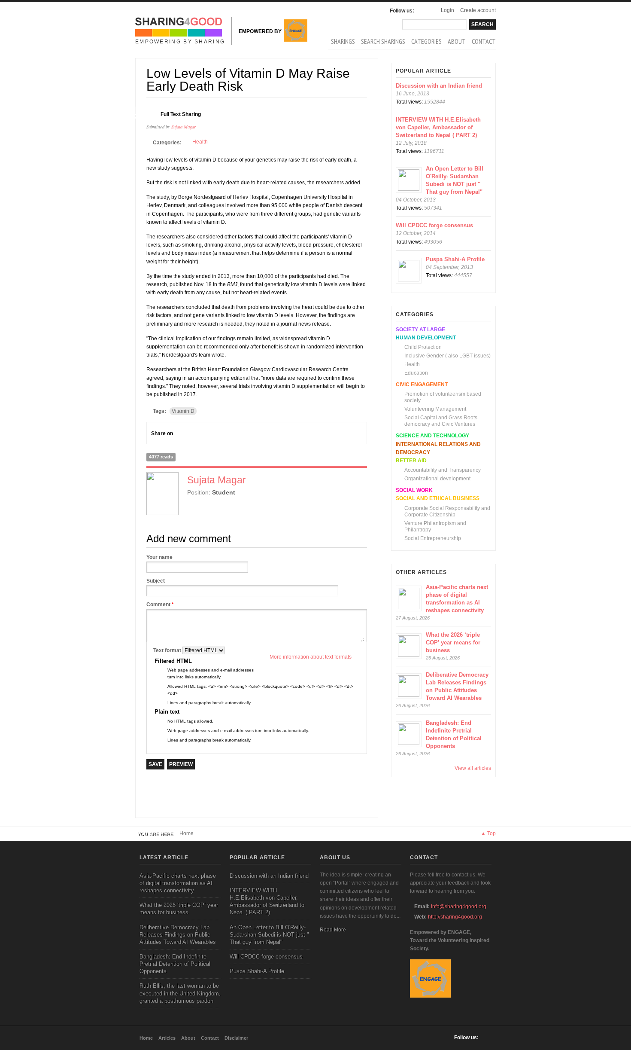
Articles (167, 1038)
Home (186, 833)
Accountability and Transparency (442, 470)
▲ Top (488, 833)
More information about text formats (311, 657)
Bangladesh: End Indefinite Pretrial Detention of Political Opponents (175, 963)
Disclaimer (236, 1038)
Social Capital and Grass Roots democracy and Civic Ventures (440, 421)
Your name (159, 557)
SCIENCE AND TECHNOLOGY (432, 436)
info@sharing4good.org (458, 906)
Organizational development (437, 479)
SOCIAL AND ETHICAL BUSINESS (437, 498)
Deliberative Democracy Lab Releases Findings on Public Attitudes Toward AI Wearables (178, 934)
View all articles (473, 768)
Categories (426, 41)
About (457, 41)
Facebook (423, 10)
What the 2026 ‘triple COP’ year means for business (453, 642)
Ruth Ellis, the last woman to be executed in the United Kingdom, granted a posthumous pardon (180, 993)
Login (447, 10)
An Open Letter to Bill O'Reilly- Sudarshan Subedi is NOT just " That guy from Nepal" (269, 934)
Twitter (212, 433)
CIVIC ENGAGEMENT (422, 385)
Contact (484, 41)
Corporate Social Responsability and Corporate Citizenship (447, 511)
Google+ (197, 433)
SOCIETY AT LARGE (420, 330)
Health (200, 142)
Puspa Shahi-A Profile (455, 259)
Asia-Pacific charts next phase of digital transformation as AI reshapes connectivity (178, 883)
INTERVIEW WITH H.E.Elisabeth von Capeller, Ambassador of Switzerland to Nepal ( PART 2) (438, 127)
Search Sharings (383, 41)
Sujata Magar (183, 126)
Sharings (343, 41)
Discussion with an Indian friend (439, 85)
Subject (155, 581)
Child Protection (423, 347)
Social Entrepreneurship (432, 538)
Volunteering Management (435, 409)
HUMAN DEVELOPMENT (426, 338)
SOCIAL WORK (414, 490)
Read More (333, 930)
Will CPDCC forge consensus (434, 225)
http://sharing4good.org (455, 917)
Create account (478, 10)
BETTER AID (411, 461)
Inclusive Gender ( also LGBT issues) (447, 356)
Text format (167, 650)
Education (416, 373)
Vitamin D (183, 411)
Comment (160, 604)
